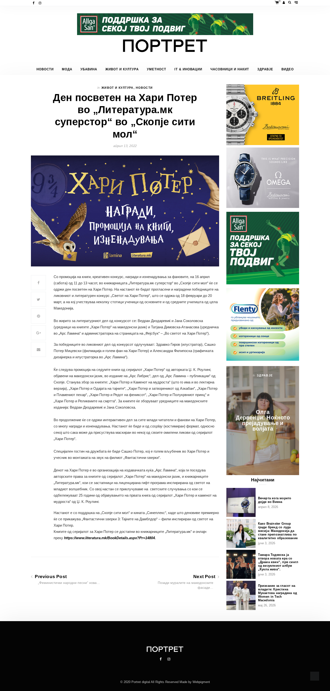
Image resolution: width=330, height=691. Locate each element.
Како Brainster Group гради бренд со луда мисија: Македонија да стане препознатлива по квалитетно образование (278, 531)
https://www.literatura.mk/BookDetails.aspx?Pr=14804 (109, 538)
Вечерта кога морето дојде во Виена (274, 500)
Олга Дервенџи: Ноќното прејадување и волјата (263, 420)
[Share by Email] (38, 349)
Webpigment (201, 682)
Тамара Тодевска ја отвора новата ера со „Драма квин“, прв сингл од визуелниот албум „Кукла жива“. (278, 562)
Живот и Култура (122, 69)
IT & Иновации (188, 69)
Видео (287, 69)
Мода (67, 69)
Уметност (156, 69)
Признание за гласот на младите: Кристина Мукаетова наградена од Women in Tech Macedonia (277, 593)
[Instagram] (40, 3)
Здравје (265, 69)
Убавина (88, 69)
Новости (45, 69)
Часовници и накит (229, 69)
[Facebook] (34, 3)
